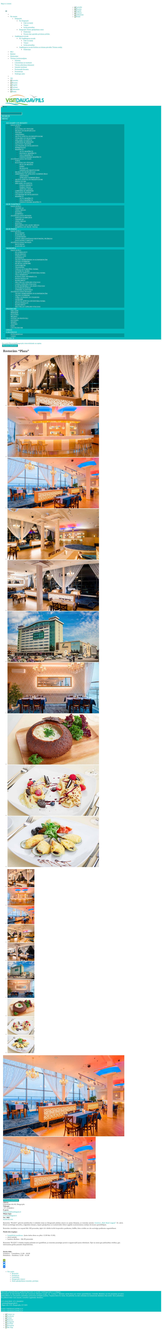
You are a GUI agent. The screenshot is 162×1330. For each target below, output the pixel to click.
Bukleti (12, 54)
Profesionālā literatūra (22, 69)
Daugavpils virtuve (22, 343)
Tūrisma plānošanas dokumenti (24, 65)
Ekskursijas (27, 32)
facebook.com (8, 1219)
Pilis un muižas (26, 164)
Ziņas (9, 330)
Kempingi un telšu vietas (26, 227)
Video (13, 336)
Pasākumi (11, 309)
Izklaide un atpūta (35, 343)
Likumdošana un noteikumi (23, 63)
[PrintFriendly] (63, 1260)
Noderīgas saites (20, 74)
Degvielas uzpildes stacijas (27, 307)
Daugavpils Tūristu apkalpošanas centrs (31, 29)
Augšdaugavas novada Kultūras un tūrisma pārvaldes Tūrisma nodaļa (40, 47)
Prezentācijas (19, 71)
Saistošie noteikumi (21, 67)
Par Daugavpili (24, 21)
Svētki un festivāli (19, 318)
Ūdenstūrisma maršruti (30, 202)
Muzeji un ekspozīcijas (25, 131)
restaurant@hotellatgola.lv (12, 1212)
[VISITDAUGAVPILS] (24, 105)
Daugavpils (18, 18)
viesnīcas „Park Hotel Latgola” (105, 1223)
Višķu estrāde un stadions (27, 297)
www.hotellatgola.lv (10, 1215)
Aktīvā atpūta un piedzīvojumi (29, 179)
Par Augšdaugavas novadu (27, 38)
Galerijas (11, 332)
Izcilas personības (29, 27)
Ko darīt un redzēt (16, 123)
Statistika (17, 60)
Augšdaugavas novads (21, 36)
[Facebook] (63, 1262)
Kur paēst (11, 229)
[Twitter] (63, 1265)
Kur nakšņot (13, 204)
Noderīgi (11, 248)
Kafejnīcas (20, 246)
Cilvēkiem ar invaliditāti (26, 194)
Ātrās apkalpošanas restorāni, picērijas (25, 1281)
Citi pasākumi (17, 328)
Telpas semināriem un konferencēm (31, 260)
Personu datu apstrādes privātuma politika (37, 34)
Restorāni (12, 343)
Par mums (13, 16)
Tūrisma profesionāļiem (18, 58)
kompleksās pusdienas (15, 1235)
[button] (17, 16)
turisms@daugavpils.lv (10, 1303)
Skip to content (6, 4)
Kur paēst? (5, 343)
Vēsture (26, 25)
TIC (11, 78)
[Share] (63, 1267)
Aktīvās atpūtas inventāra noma (30, 273)
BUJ (11, 52)
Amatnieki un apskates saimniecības (31, 174)
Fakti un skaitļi (28, 23)
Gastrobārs (15, 1277)
